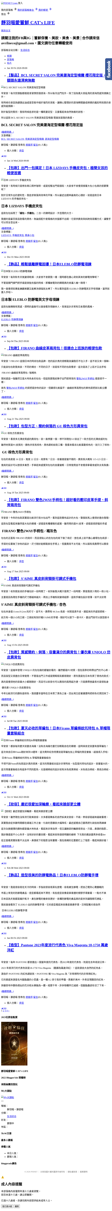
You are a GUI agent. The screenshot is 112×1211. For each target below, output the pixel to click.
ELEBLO (6, 319)
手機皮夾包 (18, 235)
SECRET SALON (16, 139)
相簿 (9, 56)
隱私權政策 (72, 1172)
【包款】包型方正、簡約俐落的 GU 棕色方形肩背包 (47, 426)
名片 (9, 63)
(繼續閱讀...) (7, 132)
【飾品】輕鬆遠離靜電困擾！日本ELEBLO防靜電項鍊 (49, 264)
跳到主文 (5, 30)
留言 (35, 145)
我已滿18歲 (7, 1206)
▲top (3, 156)
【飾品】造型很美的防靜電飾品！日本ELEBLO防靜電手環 (52, 875)
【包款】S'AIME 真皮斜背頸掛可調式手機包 (41, 579)
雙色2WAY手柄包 (85, 378)
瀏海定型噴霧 (52, 139)
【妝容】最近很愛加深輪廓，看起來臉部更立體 (43, 804)
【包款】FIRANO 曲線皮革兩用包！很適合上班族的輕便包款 (54, 348)
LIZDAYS (6, 235)
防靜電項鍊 (17, 319)
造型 (21, 150)
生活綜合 (25, 50)
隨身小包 (29, 235)
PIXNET (34, 1172)
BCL (3, 139)
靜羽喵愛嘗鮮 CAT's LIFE (28, 22)
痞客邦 (29, 145)
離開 (17, 1206)
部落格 (10, 59)
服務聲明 (84, 1172)
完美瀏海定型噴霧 (34, 139)
